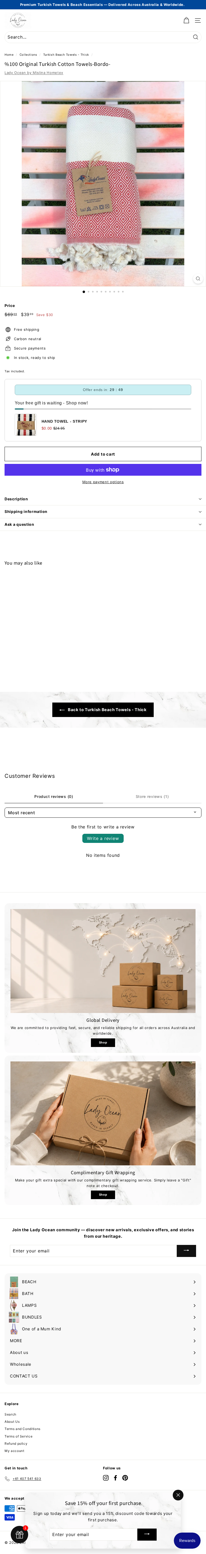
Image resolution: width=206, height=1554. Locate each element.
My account (14, 1451)
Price (10, 305)
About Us (12, 1422)
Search (10, 1414)
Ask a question (19, 524)
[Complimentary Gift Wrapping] (103, 1113)
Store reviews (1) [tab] (152, 796)
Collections (28, 55)
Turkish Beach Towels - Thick (66, 55)
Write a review (103, 838)
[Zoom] (198, 279)
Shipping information (26, 511)
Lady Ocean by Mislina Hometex (34, 72)
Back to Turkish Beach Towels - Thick (106, 709)
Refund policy (16, 1444)
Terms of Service (18, 1436)
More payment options (103, 482)
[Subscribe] (186, 1251)
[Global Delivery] (103, 961)
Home (9, 55)
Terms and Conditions (23, 1429)
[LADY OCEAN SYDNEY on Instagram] (106, 1478)
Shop (103, 1042)
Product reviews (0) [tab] (53, 796)
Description (16, 499)
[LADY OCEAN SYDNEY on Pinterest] (125, 1478)
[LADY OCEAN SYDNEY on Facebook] (115, 1478)
